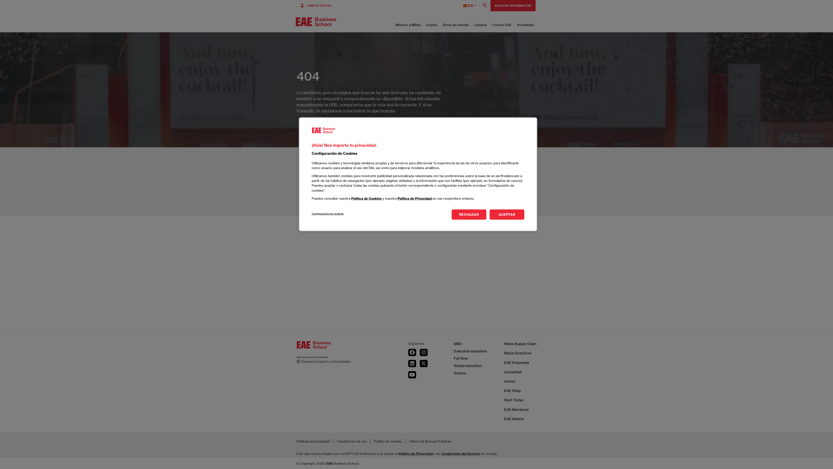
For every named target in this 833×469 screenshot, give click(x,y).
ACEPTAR (506, 214)
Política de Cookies (366, 198)
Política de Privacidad (414, 198)
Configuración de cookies (328, 213)
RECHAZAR (469, 214)
